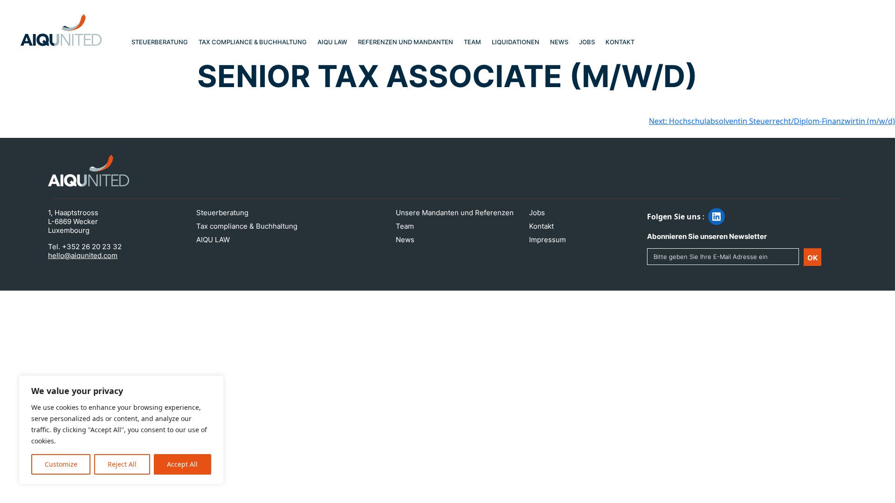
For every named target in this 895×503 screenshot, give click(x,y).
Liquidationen (515, 42)
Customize (61, 464)
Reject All (122, 464)
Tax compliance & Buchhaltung (253, 42)
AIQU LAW (332, 42)
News (559, 42)
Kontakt (620, 42)
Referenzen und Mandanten (405, 42)
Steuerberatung (159, 42)
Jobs (587, 42)
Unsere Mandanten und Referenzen (455, 212)
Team (472, 42)
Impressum (547, 239)
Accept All (182, 464)
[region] (121, 429)
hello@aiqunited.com (82, 255)
